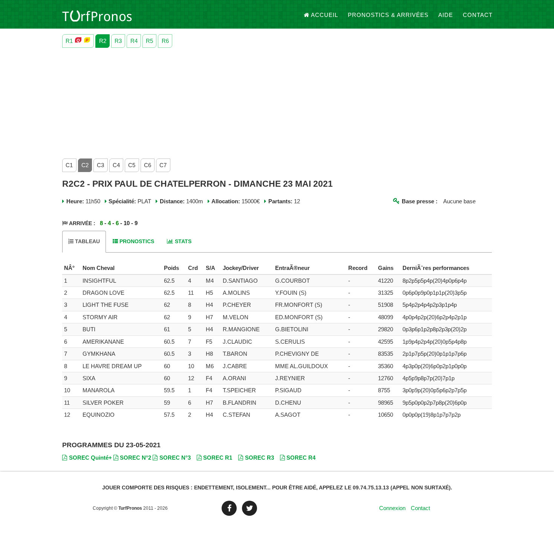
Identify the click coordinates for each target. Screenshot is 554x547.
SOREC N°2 (135, 457)
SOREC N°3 (175, 457)
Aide (445, 15)
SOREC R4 (300, 457)
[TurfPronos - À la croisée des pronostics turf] (97, 15)
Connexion (392, 508)
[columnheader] (71, 268)
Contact (478, 15)
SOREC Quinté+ (90, 457)
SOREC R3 (259, 457)
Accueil (324, 15)
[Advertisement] (277, 101)
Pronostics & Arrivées (388, 15)
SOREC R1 (217, 457)
